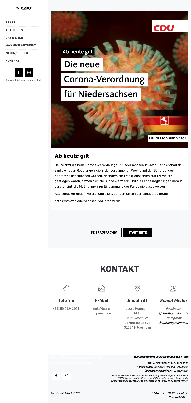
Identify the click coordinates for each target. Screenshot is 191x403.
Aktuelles (14, 30)
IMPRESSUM (175, 393)
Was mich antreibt (21, 45)
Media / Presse (17, 53)
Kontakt (13, 60)
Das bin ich (14, 37)
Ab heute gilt (72, 155)
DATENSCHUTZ (177, 397)
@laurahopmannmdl (173, 313)
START (156, 393)
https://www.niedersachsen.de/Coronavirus (87, 201)
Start (10, 22)
